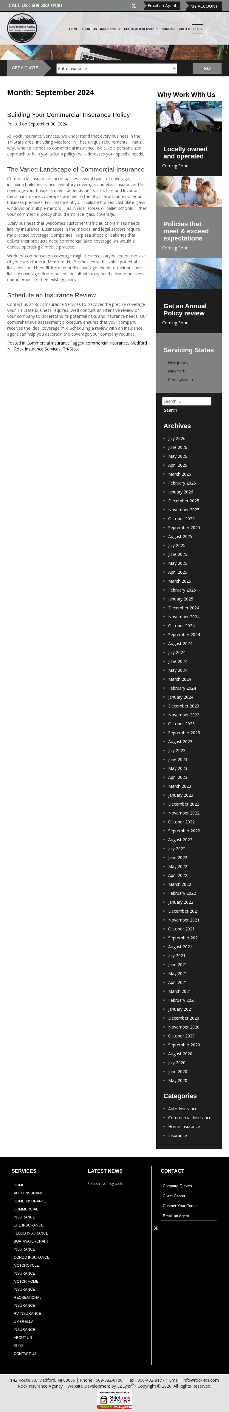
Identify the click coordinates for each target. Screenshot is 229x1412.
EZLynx (124, 1386)
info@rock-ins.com (201, 1380)
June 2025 (177, 554)
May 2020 (177, 1080)
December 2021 (183, 911)
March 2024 (179, 679)
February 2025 (182, 590)
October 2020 (181, 1036)
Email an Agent (162, 5)
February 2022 (182, 893)
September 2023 (184, 732)
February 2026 (182, 483)
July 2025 (176, 545)
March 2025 (179, 581)
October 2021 (181, 929)
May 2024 (177, 670)
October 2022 (181, 822)
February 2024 (182, 688)
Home (73, 29)
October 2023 (181, 724)
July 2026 (176, 438)
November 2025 (183, 509)
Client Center (174, 1196)
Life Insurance (29, 1225)
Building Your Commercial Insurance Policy (68, 114)
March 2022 (179, 884)
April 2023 (177, 777)
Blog (197, 29)
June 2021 (177, 964)
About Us (89, 29)
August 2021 (180, 946)
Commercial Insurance (48, 343)
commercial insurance (107, 343)
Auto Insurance (182, 1108)
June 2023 (177, 759)
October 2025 (181, 518)
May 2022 (177, 866)
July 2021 (176, 955)
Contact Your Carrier (180, 1206)
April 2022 (177, 875)
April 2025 (177, 572)
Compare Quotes (176, 29)
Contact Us (25, 1354)
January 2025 (180, 599)
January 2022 (180, 902)
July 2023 (176, 750)
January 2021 (180, 1009)
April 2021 (177, 982)
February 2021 (182, 1000)
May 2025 (177, 563)
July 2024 (176, 652)
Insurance (109, 29)
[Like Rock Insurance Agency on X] (133, 5)
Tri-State (71, 349)
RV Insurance (27, 1314)
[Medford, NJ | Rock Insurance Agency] (22, 28)
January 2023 (180, 795)
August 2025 (180, 536)
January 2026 (180, 492)
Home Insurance (184, 1126)
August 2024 (180, 643)
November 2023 (183, 715)
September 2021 (184, 938)
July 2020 (176, 1062)
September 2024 (184, 634)
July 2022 (176, 848)
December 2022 (183, 804)
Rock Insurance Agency (40, 1386)
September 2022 (184, 831)
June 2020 (177, 1071)
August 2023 (180, 741)
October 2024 (181, 625)
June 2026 (177, 447)
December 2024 (183, 608)
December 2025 (183, 501)
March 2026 (179, 474)
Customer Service (139, 29)
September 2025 (184, 527)
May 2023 (177, 768)
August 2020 (180, 1053)
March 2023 (179, 786)
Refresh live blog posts (105, 1183)
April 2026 (177, 465)
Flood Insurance (31, 1233)
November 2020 (183, 1027)
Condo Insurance (31, 1257)
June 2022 (177, 857)
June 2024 (177, 661)
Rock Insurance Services (37, 349)
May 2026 (177, 456)
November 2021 (183, 920)
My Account (204, 6)
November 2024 (183, 616)
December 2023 (183, 706)
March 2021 (179, 991)
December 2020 (183, 1018)
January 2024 (180, 697)
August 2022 (180, 839)
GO (207, 68)
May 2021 (177, 973)
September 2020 (184, 1045)
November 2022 (183, 813)
